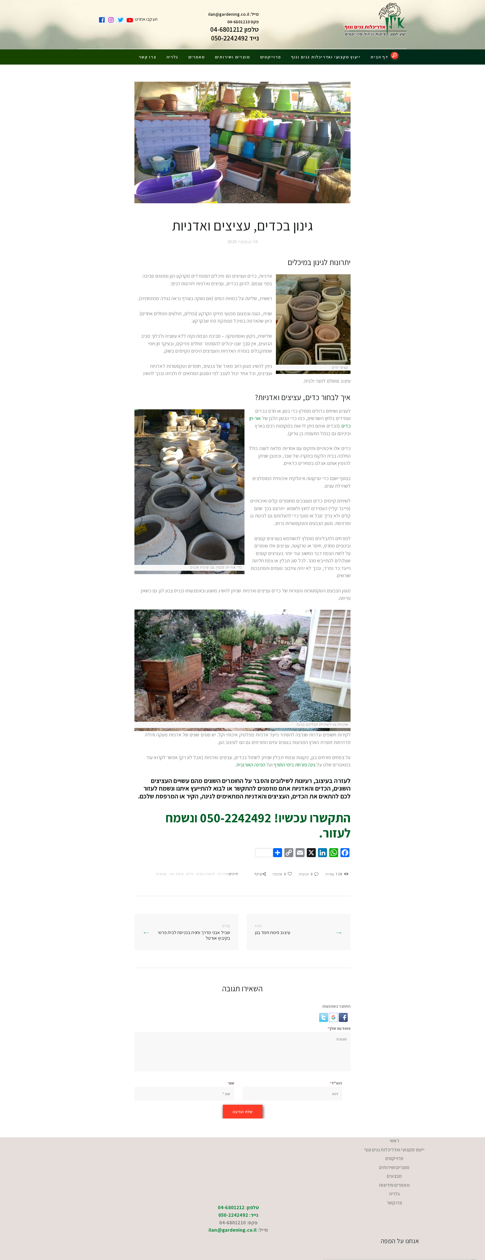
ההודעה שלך (340, 1028)
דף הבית (379, 57)
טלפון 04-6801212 (234, 29)
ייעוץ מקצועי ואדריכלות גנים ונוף (326, 57)
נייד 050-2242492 (235, 37)
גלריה (172, 57)
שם (231, 1083)
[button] (343, 1016)
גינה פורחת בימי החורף (294, 764)
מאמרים (196, 57)
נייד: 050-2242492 (238, 1199)
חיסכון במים (205, 874)
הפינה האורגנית (250, 764)
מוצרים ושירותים (232, 57)
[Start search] (394, 55)
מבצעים (394, 1167)
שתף (259, 874)
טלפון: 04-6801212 (238, 1191)
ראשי (394, 1139)
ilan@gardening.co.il (228, 14)
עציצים (161, 874)
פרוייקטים (270, 57)
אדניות (223, 874)
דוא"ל (336, 1083)
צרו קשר (147, 57)
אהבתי (279, 874)
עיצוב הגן (177, 874)
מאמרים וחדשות (394, 1174)
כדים (190, 874)
